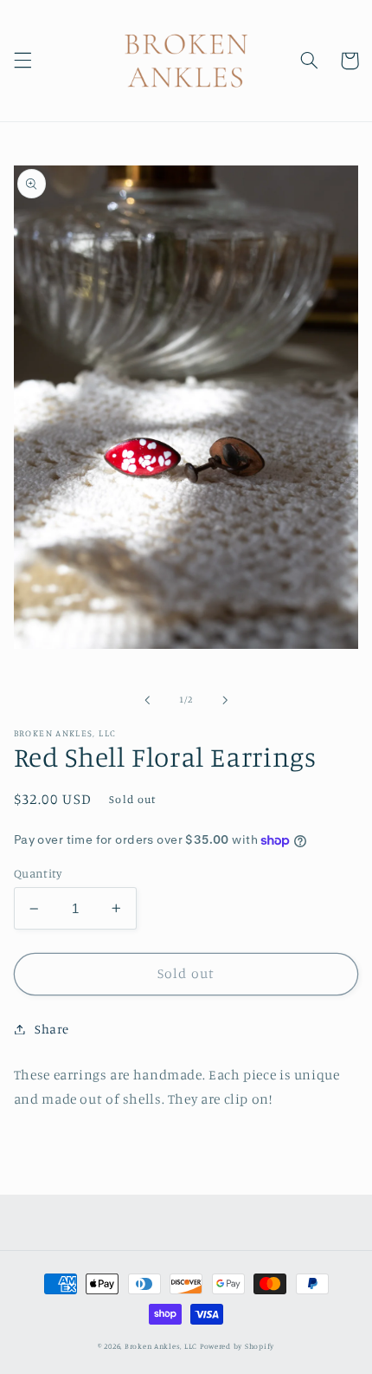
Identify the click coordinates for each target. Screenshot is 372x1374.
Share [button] (52, 1028)
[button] (22, 61)
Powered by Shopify (237, 1346)
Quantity (37, 873)
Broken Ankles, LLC (161, 1346)
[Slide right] (225, 700)
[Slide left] (147, 700)
